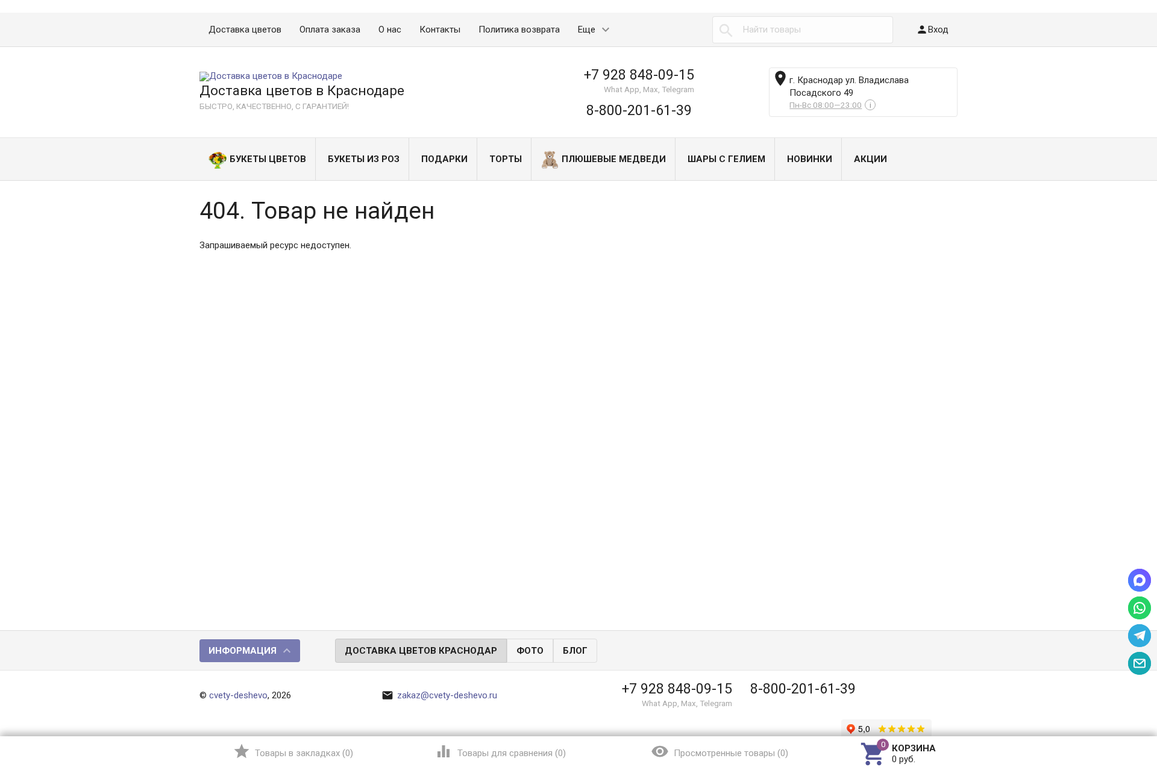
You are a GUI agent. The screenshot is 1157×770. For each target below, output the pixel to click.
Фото (530, 650)
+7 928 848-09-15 (639, 74)
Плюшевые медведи (614, 159)
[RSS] (949, 651)
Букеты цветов (268, 159)
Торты (505, 159)
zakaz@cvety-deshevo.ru (439, 695)
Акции (870, 159)
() (293, 751)
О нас (389, 29)
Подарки (444, 159)
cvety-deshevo (238, 695)
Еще (586, 29)
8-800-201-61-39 (639, 110)
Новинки (809, 159)
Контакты (439, 29)
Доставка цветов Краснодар (421, 650)
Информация (243, 650)
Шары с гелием (726, 159)
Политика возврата (519, 29)
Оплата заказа (329, 29)
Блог (575, 650)
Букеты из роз (364, 159)
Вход (932, 29)
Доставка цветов (245, 29)
